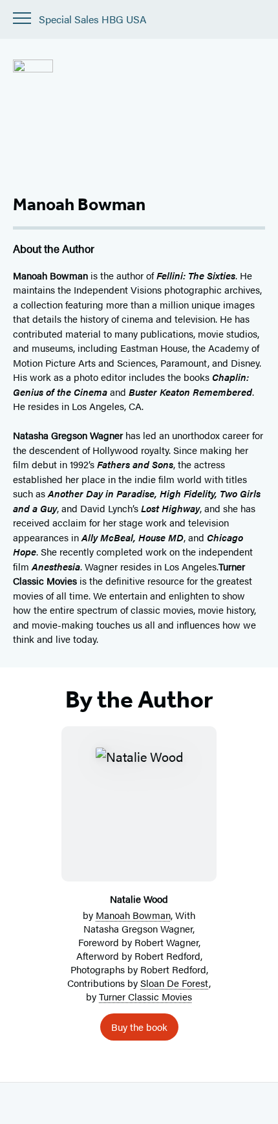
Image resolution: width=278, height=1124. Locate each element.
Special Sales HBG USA (93, 20)
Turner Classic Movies (145, 996)
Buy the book (139, 1026)
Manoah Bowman (133, 915)
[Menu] (22, 18)
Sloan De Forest (174, 982)
